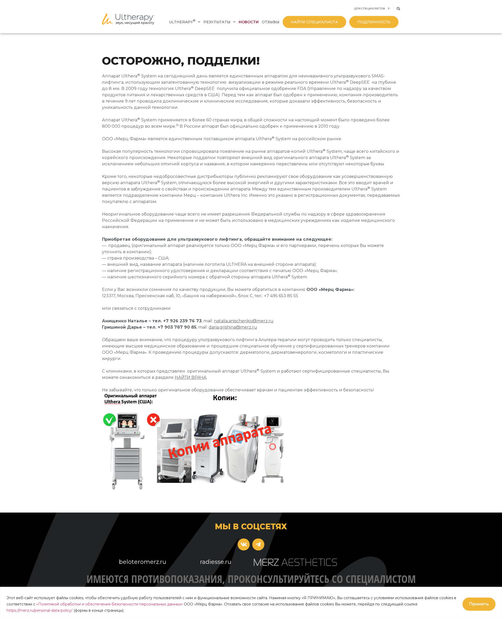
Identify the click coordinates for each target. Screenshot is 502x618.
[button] (398, 8)
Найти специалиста (314, 22)
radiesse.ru (215, 561)
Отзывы (270, 22)
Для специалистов (369, 8)
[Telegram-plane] (258, 544)
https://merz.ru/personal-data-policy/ (39, 610)
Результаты (217, 22)
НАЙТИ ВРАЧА (191, 377)
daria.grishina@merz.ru (233, 327)
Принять (479, 604)
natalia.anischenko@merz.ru (243, 320)
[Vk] (244, 544)
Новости (249, 22)
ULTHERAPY (182, 21)
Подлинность (373, 22)
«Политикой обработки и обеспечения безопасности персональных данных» (109, 604)
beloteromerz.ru (142, 561)
